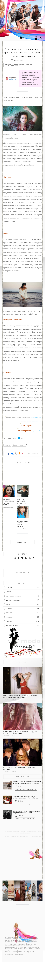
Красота (22, 64)
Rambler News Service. (36, 417)
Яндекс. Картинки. (36, 421)
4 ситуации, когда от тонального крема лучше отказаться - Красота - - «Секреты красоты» (22, 52)
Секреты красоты (19, 445)
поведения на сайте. (36, 431)
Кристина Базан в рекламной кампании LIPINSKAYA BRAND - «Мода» (20, 696)
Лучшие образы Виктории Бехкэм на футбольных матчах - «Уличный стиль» (26, 797)
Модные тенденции (22, 789)
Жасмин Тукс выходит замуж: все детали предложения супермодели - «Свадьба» (27, 782)
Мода (32, 804)
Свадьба (17, 65)
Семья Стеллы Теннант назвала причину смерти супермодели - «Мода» (26, 812)
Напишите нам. (37, 426)
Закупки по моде (11, 64)
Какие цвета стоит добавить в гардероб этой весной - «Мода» (20, 732)
